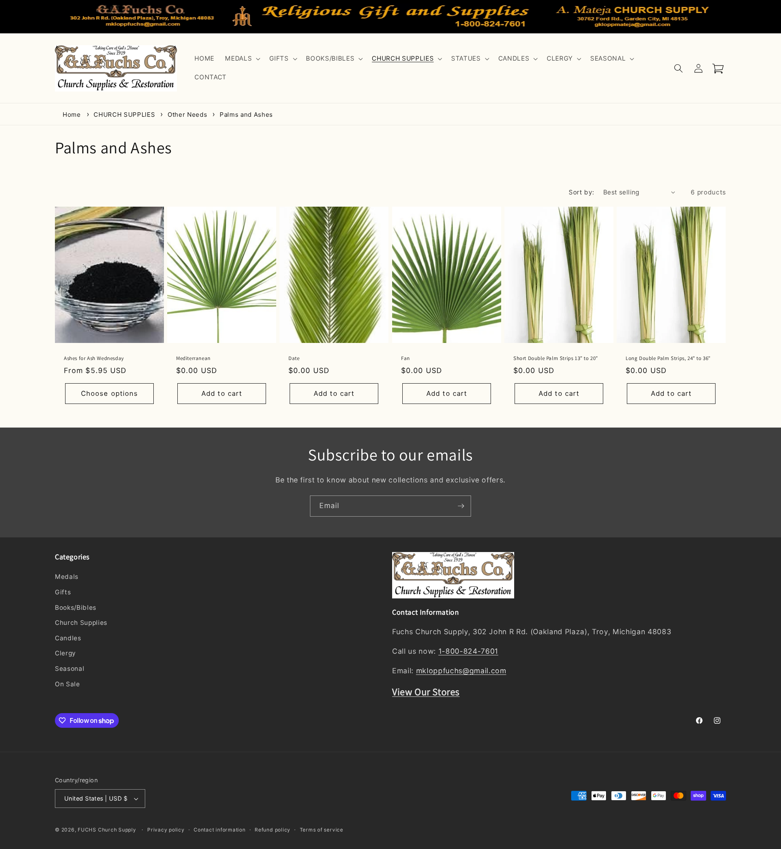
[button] (242, 59)
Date (293, 358)
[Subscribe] (461, 506)
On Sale (67, 684)
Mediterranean (193, 358)
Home (72, 114)
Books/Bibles (75, 607)
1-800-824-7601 (468, 651)
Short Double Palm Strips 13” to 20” (555, 358)
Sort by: (581, 192)
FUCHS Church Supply (107, 830)
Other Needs (188, 114)
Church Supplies (81, 623)
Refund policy (272, 830)
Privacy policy (166, 830)
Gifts (63, 592)
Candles (68, 638)
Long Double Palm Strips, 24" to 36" (668, 358)
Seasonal (69, 668)
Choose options (109, 393)
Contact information (220, 830)
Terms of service (321, 830)
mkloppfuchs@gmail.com (461, 671)
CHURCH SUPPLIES (125, 114)
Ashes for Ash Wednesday (94, 358)
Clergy (65, 653)
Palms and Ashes (246, 114)
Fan (405, 358)
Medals (67, 577)
